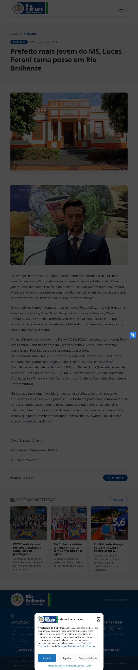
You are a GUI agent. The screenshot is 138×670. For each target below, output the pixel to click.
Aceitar (47, 658)
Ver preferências (88, 658)
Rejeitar (66, 658)
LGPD (88, 665)
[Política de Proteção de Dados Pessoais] (76, 646)
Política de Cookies (75, 665)
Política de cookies (56, 665)
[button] (98, 619)
